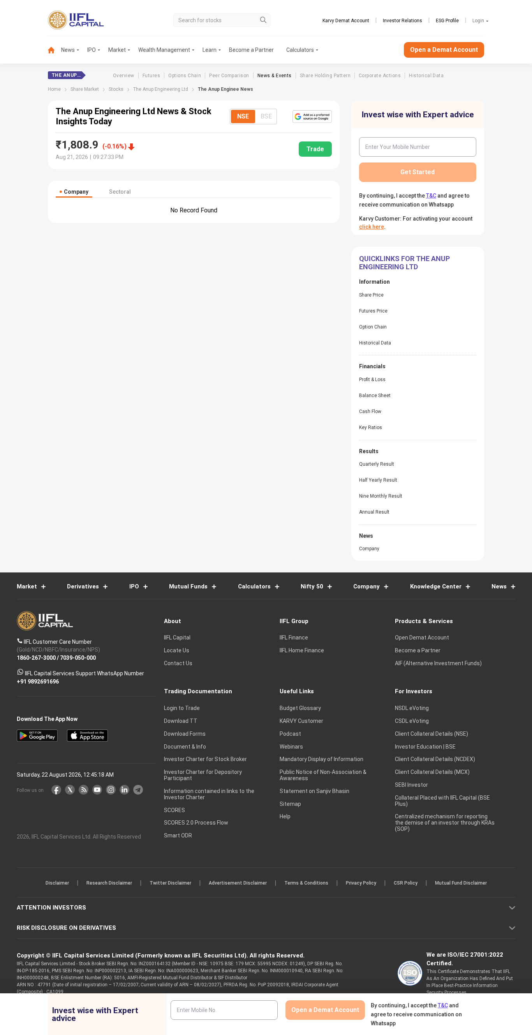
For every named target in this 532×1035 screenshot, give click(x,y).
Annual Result (374, 512)
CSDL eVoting (412, 721)
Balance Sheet (375, 395)
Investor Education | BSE (425, 747)
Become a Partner (251, 50)
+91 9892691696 (38, 681)
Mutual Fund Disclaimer (461, 883)
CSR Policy (405, 883)
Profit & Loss (372, 379)
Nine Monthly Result (380, 496)
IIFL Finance (294, 637)
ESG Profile (447, 20)
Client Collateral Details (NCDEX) (435, 759)
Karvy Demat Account (345, 20)
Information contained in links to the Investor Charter (209, 794)
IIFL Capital (177, 637)
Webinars (291, 747)
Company (369, 548)
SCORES (174, 810)
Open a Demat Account (444, 49)
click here (371, 227)
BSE (266, 116)
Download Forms (185, 734)
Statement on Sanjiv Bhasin (314, 791)
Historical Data (426, 75)
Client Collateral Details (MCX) (432, 772)
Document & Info (185, 747)
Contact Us (178, 663)
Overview (123, 75)
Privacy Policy (361, 883)
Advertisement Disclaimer (238, 883)
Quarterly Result (376, 464)
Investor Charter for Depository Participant (203, 775)
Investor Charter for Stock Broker (205, 759)
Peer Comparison (229, 75)
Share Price (371, 295)
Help (285, 816)
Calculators (300, 50)
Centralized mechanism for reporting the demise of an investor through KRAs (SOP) (445, 822)
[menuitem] (54, 50)
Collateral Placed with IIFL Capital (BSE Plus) (442, 801)
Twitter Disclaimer (170, 883)
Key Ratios (370, 427)
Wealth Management (164, 50)
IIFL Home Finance (302, 650)
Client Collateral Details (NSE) (431, 734)
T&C (431, 196)
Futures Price (373, 311)
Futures (151, 75)
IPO (91, 50)
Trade (315, 149)
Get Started (417, 172)
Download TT (180, 721)
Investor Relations (402, 20)
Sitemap (290, 804)
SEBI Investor (411, 785)
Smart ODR (178, 835)
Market (117, 50)
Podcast (290, 734)
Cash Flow (370, 411)
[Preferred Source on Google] (312, 116)
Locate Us (176, 650)
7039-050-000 (78, 657)
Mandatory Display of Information (321, 759)
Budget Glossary (300, 708)
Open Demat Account (422, 637)
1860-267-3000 (36, 657)
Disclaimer (57, 883)
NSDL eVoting (412, 708)
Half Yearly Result (378, 480)
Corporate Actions (380, 75)
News (68, 50)
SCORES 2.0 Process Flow (196, 823)
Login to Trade (182, 708)
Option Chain (373, 327)
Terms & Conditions (306, 883)
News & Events (274, 75)
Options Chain (184, 75)
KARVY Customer (301, 721)
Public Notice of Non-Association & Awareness (323, 775)
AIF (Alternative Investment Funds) (438, 663)
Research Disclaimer (109, 883)
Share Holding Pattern (325, 75)
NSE (243, 116)
